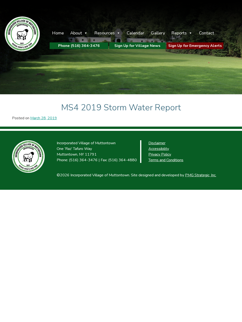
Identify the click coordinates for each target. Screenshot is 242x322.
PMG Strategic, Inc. (200, 175)
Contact (206, 33)
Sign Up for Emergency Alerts (195, 45)
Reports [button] (179, 33)
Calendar (135, 33)
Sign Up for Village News (137, 45)
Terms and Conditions (165, 160)
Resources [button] (104, 33)
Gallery (158, 33)
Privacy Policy (159, 154)
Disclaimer (156, 143)
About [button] (76, 33)
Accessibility (158, 148)
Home (58, 33)
